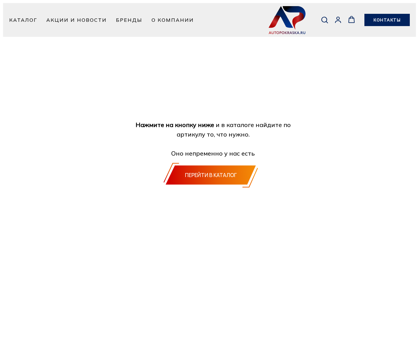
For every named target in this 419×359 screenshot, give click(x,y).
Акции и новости (76, 20)
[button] (324, 19)
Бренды (129, 20)
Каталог (23, 20)
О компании (173, 20)
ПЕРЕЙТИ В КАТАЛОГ (211, 175)
